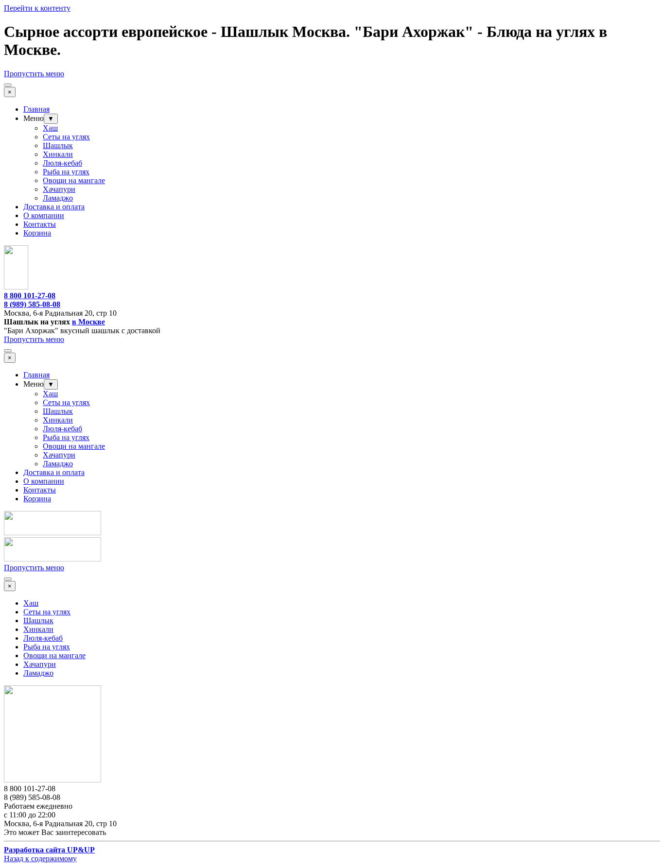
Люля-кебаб (62, 163)
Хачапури (59, 189)
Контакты (39, 224)
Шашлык (58, 145)
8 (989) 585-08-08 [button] (32, 304)
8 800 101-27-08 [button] (29, 295)
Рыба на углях (66, 172)
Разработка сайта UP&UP (49, 850)
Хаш (50, 128)
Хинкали (58, 154)
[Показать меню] (8, 85)
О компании (43, 215)
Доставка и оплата (54, 207)
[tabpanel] (332, 304)
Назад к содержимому (40, 858)
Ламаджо (58, 198)
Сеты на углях (66, 137)
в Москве (88, 322)
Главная (36, 109)
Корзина (37, 233)
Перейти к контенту (37, 8)
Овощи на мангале (74, 180)
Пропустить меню (34, 73)
